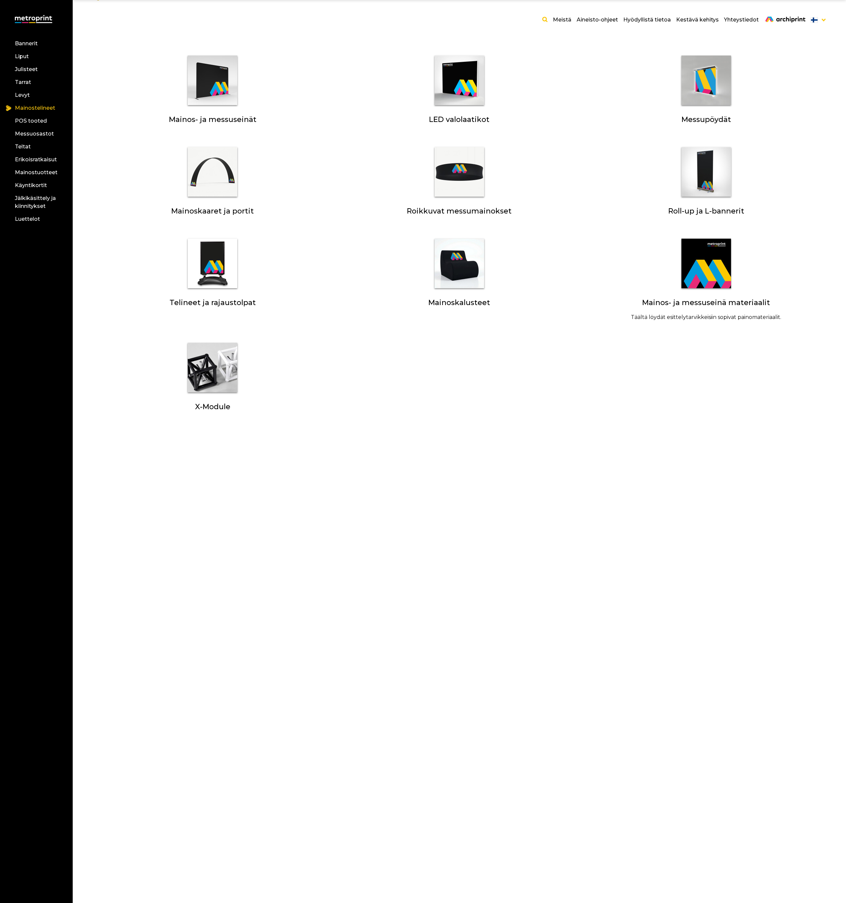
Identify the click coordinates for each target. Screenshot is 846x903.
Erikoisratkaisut (36, 159)
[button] (816, 19)
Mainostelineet (35, 108)
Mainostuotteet (36, 172)
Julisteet (26, 69)
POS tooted (31, 121)
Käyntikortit (31, 185)
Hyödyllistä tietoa (647, 20)
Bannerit (26, 43)
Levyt (22, 95)
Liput (22, 56)
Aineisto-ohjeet (597, 20)
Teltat (23, 146)
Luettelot (27, 219)
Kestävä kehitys (697, 20)
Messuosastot (34, 134)
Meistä (562, 20)
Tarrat (23, 82)
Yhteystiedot (741, 20)
